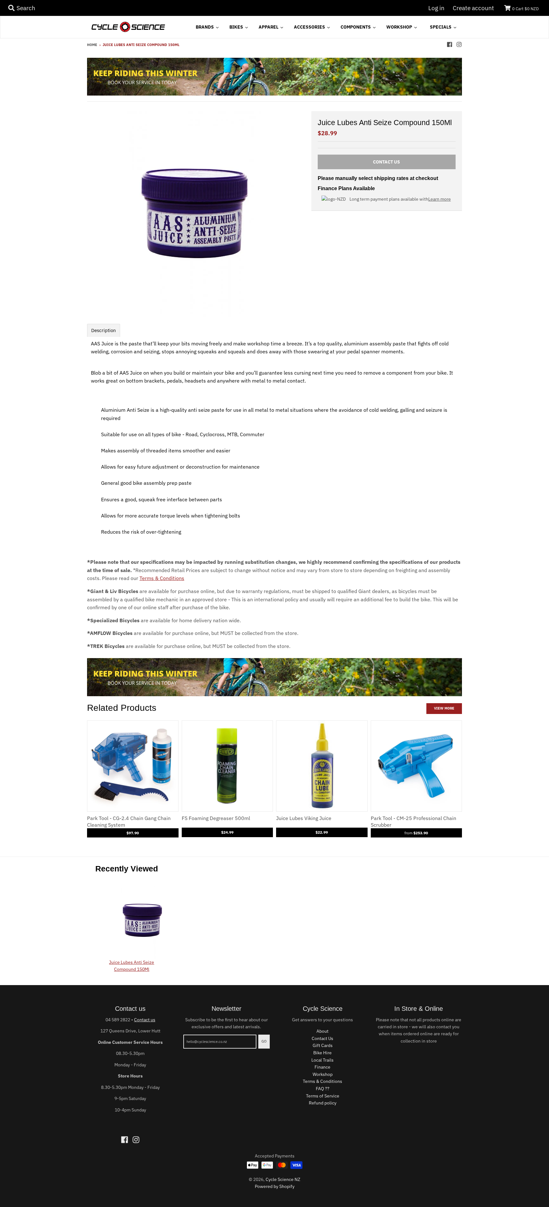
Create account (473, 8)
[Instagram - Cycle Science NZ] (459, 44)
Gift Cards (323, 1045)
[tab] (103, 330)
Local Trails (322, 1060)
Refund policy (322, 1103)
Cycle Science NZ (283, 1179)
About (322, 1031)
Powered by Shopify (275, 1186)
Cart (525, 8)
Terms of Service (322, 1096)
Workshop (323, 1074)
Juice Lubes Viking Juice (303, 818)
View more (444, 708)
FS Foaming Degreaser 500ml (216, 818)
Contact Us (322, 1038)
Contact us (144, 1020)
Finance (322, 1067)
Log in (436, 8)
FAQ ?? (322, 1088)
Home (92, 45)
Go (264, 1041)
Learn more (439, 199)
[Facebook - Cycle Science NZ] (449, 44)
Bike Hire (322, 1053)
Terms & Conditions (161, 578)
